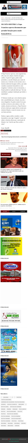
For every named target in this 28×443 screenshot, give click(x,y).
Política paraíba (5, 418)
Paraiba (3, 409)
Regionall (17, 423)
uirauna (17, 425)
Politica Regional (16, 418)
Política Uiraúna (5, 420)
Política (3, 413)
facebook (23, 211)
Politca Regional (11, 411)
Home (2, 18)
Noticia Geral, (5, 37)
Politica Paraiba (5, 416)
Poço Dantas (22, 409)
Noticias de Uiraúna (15, 406)
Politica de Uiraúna (12, 413)
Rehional (3, 425)
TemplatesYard (14, 439)
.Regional (5, 397)
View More (25, 154)
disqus (13, 211)
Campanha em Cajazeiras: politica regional (12, 402)
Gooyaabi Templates (14, 441)
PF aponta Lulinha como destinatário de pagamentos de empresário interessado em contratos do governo (12, 171)
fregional (21, 404)
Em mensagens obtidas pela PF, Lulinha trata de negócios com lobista (13, 205)
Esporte (3, 404)
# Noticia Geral (8, 130)
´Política (18, 397)
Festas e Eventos (12, 404)
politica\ (14, 420)
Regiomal (3, 423)
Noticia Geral (7, 18)
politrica (20, 420)
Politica (20, 411)
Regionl (23, 423)
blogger (5, 211)
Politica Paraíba (16, 416)
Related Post (6, 154)
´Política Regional (6, 399)
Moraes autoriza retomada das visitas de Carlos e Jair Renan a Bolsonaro (14, 188)
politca (3, 411)
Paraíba (9, 409)
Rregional (10, 425)
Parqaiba (15, 409)
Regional (10, 423)
